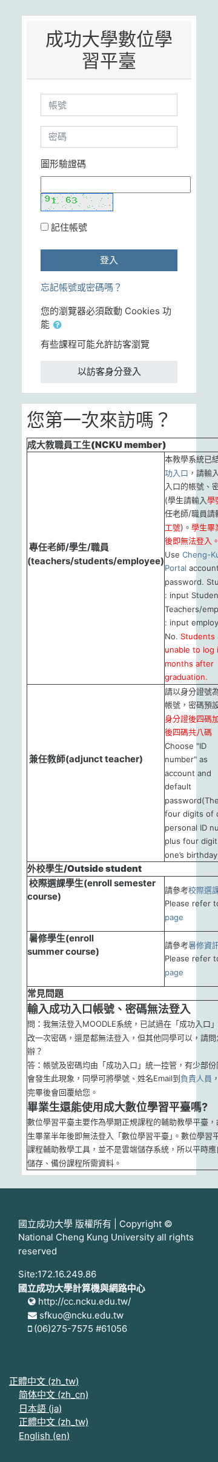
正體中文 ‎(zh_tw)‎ (44, 1381)
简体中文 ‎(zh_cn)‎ (53, 1394)
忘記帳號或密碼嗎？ (81, 287)
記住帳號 (69, 227)
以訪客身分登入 (109, 371)
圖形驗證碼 (63, 164)
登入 (109, 260)
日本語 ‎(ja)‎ (40, 1408)
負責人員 (196, 1078)
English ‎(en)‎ (44, 1435)
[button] (60, 325)
